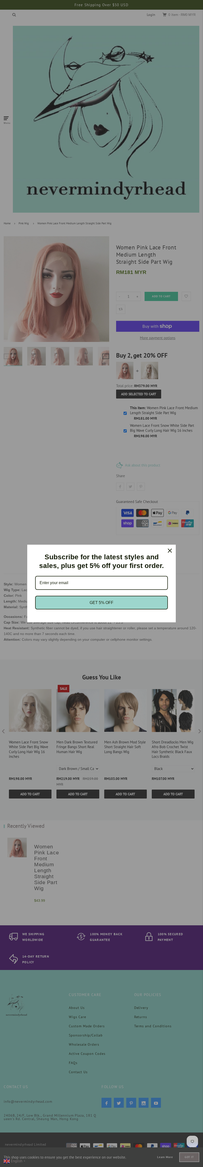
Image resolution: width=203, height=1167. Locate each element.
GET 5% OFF (101, 602)
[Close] (170, 551)
